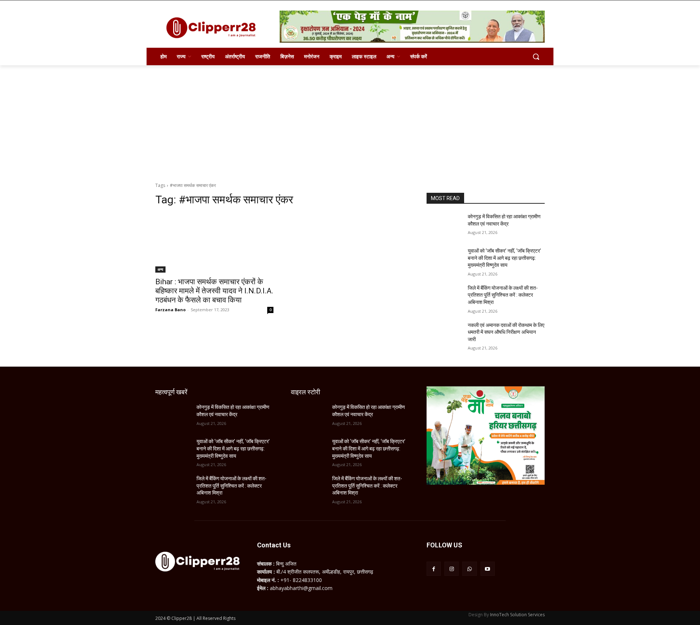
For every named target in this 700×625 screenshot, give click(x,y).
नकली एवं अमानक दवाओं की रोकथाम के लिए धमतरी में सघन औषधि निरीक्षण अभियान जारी (506, 332)
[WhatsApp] (469, 569)
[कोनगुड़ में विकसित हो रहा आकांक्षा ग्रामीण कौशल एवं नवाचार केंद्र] (444, 225)
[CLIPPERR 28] (213, 28)
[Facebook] (434, 569)
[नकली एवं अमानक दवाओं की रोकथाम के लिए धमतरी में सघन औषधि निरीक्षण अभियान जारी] (444, 334)
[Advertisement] (350, 120)
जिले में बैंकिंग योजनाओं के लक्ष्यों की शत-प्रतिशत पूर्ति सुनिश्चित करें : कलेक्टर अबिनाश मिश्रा (503, 295)
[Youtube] (488, 569)
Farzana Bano (170, 309)
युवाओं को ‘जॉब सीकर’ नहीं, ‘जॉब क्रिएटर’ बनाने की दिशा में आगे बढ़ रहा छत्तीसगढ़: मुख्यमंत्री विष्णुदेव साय (504, 258)
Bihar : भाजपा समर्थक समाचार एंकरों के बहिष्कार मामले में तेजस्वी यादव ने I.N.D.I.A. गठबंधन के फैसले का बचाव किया (214, 290)
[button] (536, 56)
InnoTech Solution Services (517, 615)
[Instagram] (451, 569)
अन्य (160, 269)
